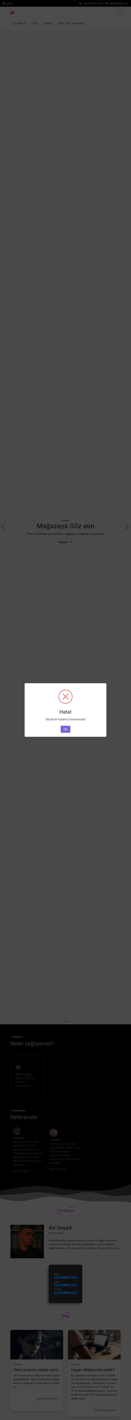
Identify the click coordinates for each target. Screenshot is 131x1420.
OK (65, 729)
